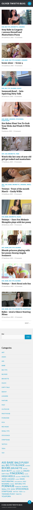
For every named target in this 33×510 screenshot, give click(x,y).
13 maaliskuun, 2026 (7, 65)
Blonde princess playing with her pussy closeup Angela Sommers (16, 253)
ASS (3, 27)
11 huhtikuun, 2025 (7, 194)
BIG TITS (7, 27)
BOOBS (6, 468)
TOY (3, 453)
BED (3, 465)
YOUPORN (6, 496)
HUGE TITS (25, 476)
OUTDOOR (5, 409)
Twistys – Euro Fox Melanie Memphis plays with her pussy (16, 220)
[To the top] (29, 502)
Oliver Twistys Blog (13, 3)
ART (3, 154)
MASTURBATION (18, 481)
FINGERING (17, 473)
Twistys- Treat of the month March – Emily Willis (15, 190)
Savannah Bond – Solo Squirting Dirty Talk (12, 92)
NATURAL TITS (20, 484)
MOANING (5, 484)
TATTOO (4, 444)
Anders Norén (12, 507)
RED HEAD (5, 426)
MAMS (22, 479)
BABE (6, 60)
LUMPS (17, 479)
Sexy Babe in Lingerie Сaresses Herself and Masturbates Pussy (12, 32)
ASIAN (4, 357)
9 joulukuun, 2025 (7, 131)
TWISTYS (18, 494)
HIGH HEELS (8, 476)
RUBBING (25, 486)
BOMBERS (27, 465)
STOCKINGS (19, 119)
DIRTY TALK (6, 387)
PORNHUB (8, 486)
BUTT (9, 471)
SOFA (13, 489)
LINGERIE (22, 27)
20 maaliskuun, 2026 (7, 37)
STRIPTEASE (5, 120)
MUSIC (12, 484)
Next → (27, 323)
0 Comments (18, 37)
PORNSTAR (5, 418)
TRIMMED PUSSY (8, 494)
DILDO (19, 88)
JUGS (4, 479)
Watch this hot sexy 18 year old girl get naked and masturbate (16, 158)
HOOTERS (18, 476)
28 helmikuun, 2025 (7, 225)
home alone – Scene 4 (12, 63)
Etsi (3, 334)
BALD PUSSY (21, 462)
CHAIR (18, 471)
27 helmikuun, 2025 (7, 258)
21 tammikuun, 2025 (7, 286)
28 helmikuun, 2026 (7, 96)
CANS (13, 471)
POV (3, 422)
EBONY (4, 392)
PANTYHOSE (6, 413)
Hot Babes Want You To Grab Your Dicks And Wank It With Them (16, 126)
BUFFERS (25, 468)
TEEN (17, 154)
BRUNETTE (14, 27)
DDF (22, 471)
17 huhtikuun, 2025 (7, 162)
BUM (4, 471)
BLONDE (18, 60)
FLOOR (26, 473)
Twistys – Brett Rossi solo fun (16, 283)
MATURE (5, 400)
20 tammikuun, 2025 (7, 317)
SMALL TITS (5, 431)
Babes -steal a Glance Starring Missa (16, 313)
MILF (3, 405)
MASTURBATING (8, 481)
